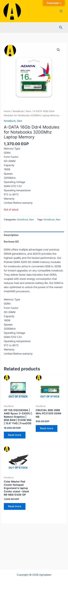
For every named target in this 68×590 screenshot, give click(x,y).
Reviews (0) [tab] (11, 241)
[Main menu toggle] (61, 11)
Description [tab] (11, 235)
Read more (14, 435)
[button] (61, 27)
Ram (28, 111)
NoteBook (18, 111)
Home (7, 111)
